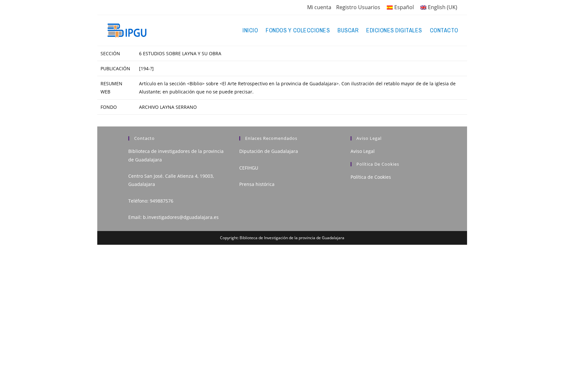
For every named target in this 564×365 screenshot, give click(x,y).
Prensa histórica (256, 184)
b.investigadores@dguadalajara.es (181, 217)
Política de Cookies (371, 177)
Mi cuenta (319, 7)
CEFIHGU (248, 168)
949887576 (161, 201)
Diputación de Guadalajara (268, 151)
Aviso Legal (363, 151)
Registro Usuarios (358, 7)
